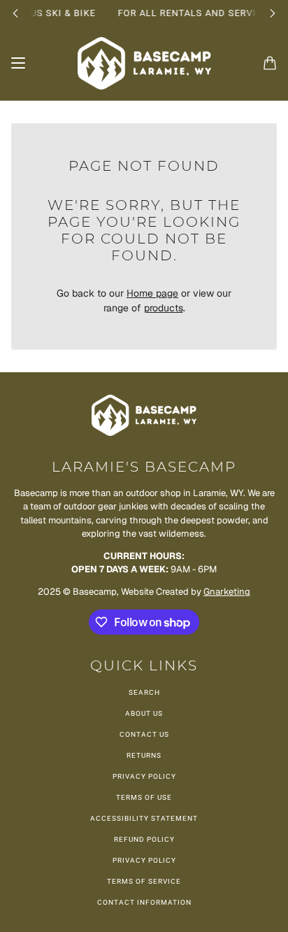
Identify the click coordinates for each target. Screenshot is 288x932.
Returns (144, 755)
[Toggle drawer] (18, 63)
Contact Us (144, 734)
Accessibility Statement (144, 818)
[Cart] (270, 63)
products (163, 308)
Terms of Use (144, 797)
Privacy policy (144, 860)
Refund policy (144, 839)
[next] (272, 13)
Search (144, 692)
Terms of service (144, 881)
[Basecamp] (144, 63)
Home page (152, 293)
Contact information (144, 902)
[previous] (15, 13)
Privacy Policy (144, 776)
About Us (144, 713)
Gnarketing (226, 592)
